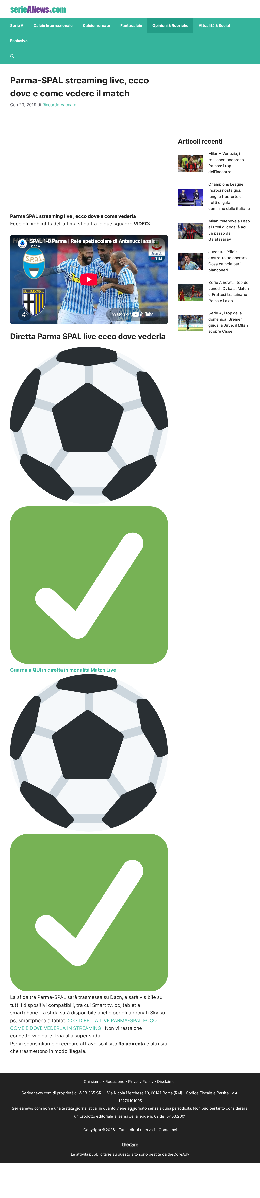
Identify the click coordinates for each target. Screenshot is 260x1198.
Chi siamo (93, 1081)
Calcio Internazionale (53, 25)
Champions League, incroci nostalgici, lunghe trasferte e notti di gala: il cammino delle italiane (229, 196)
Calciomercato (96, 25)
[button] (12, 56)
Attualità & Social (214, 25)
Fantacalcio (131, 25)
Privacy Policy (140, 1081)
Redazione (114, 1081)
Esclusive (19, 40)
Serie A (16, 25)
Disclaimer (166, 1081)
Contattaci (168, 1129)
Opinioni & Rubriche (170, 25)
